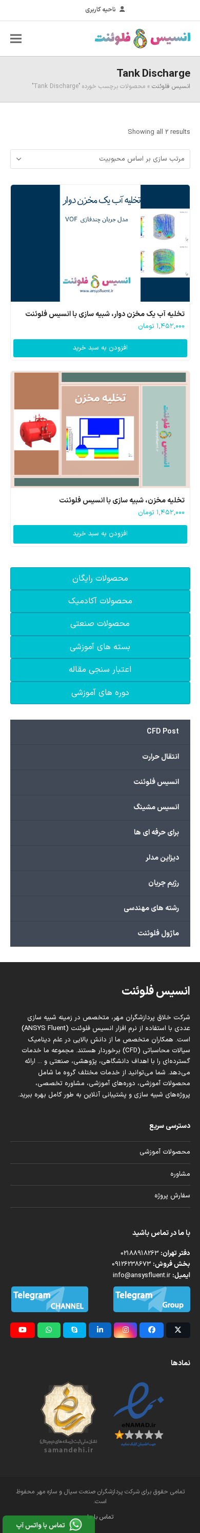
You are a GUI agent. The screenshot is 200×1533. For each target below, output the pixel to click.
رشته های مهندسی (151, 908)
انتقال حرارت (160, 757)
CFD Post (163, 731)
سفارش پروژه (172, 1196)
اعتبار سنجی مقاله (100, 670)
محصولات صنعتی (100, 624)
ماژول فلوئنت (158, 933)
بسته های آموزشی (100, 647)
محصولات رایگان (100, 578)
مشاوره (180, 1174)
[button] (16, 38)
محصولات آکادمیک (100, 601)
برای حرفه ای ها (156, 832)
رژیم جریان (163, 883)
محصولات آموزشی (164, 1152)
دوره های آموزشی (100, 693)
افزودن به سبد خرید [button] (100, 348)
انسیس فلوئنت (171, 86)
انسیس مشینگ (156, 807)
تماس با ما (100, 1517)
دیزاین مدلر (162, 857)
